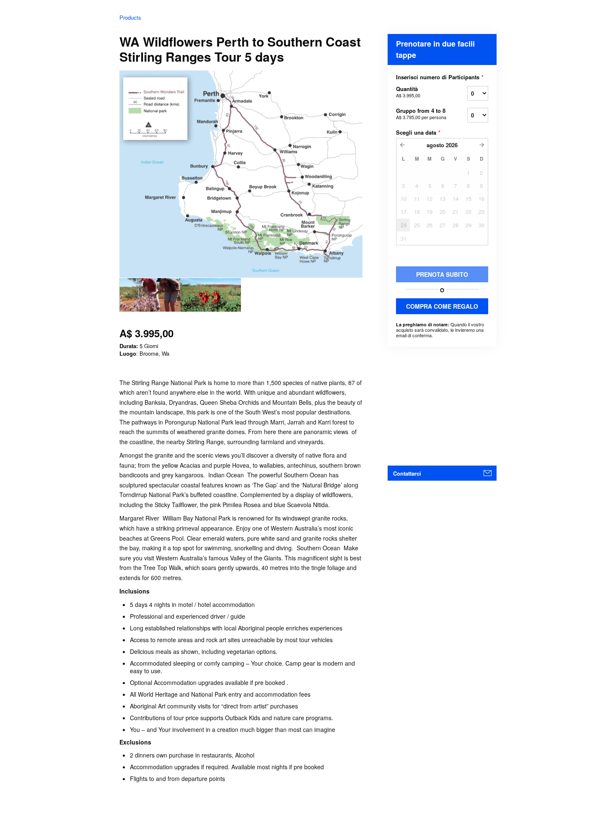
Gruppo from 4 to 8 (421, 113)
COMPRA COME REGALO (442, 306)
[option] (149, 295)
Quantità (408, 92)
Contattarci (407, 473)
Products (130, 17)
